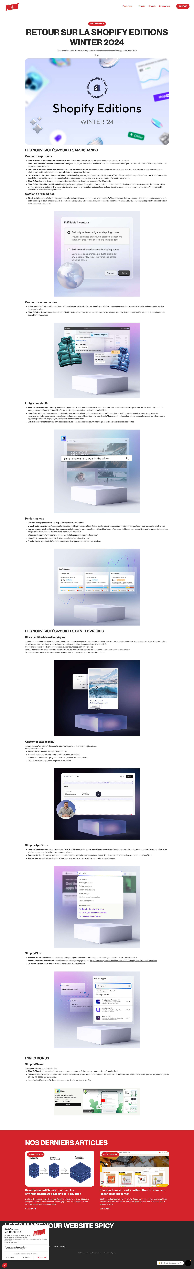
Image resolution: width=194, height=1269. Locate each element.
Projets (142, 6)
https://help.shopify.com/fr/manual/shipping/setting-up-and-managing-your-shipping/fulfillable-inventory (82, 198)
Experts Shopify (59, 1247)
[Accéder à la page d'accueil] (12, 6)
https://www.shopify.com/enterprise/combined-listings (85, 184)
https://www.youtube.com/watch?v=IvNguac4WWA (97, 175)
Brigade (152, 6)
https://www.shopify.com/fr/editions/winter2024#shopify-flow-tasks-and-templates (123, 961)
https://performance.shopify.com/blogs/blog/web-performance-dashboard (100, 529)
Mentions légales (110, 1253)
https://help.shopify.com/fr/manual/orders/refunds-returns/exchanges (64, 306)
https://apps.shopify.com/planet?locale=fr (41, 1069)
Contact (183, 6)
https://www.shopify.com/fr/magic (54, 413)
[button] (129, 6)
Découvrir (30, 1209)
